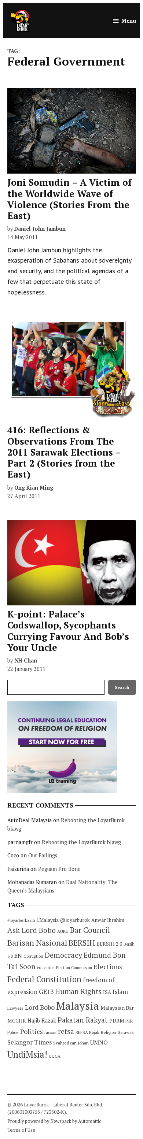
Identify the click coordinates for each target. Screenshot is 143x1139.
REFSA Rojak (87, 1032)
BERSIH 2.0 (109, 943)
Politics (31, 1031)
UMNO (99, 1042)
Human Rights (78, 991)
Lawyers (15, 1008)
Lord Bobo (40, 1007)
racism (50, 1032)
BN (18, 955)
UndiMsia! (27, 1054)
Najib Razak (41, 1020)
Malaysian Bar (117, 1007)
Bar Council (90, 930)
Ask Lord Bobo (31, 930)
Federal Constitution (44, 979)
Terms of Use (21, 1130)
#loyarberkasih (21, 920)
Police (13, 1032)
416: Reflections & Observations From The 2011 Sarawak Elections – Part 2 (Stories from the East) (64, 452)
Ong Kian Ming (33, 487)
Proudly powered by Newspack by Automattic (54, 1121)
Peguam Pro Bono (59, 868)
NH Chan (25, 660)
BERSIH (82, 942)
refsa (66, 1031)
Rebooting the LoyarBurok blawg (81, 842)
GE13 (46, 991)
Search (122, 687)
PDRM (116, 1020)
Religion (108, 1032)
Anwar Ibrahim (107, 920)
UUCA (54, 1056)
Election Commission (74, 967)
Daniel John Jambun (40, 228)
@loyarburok (75, 920)
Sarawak (126, 1032)
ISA (107, 992)
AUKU (63, 931)
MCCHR (16, 1020)
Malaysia (77, 1006)
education (46, 967)
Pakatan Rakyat (83, 1020)
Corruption (33, 956)
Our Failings (42, 855)
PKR (129, 1021)
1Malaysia (48, 920)
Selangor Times (29, 1042)
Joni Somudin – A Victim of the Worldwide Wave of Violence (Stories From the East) (69, 199)
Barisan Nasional (37, 942)
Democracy (63, 955)
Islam (120, 991)
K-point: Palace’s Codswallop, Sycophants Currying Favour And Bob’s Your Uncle (68, 630)
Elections (108, 966)
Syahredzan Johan (71, 1043)
